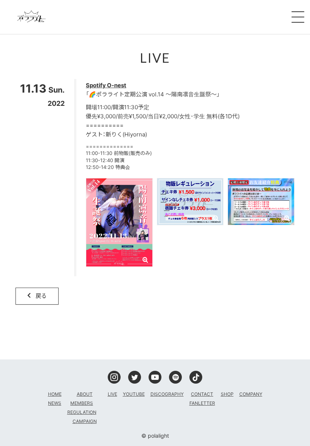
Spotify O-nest (106, 85)
